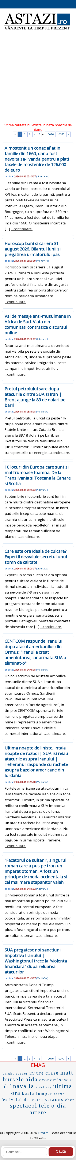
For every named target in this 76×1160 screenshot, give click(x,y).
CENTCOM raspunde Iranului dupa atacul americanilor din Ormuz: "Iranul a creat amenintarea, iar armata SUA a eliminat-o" (35, 652)
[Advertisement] (38, 78)
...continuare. (22, 228)
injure (37, 1073)
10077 (60, 134)
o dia (58, 1105)
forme (59, 1093)
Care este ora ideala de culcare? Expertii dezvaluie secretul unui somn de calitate (36, 556)
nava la (23, 1086)
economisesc (54, 1079)
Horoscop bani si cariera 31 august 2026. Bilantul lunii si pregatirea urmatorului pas (33, 249)
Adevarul (42, 339)
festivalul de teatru (22, 1099)
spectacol (23, 1105)
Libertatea (43, 176)
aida (32, 1079)
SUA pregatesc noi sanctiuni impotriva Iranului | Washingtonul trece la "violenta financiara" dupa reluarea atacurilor (36, 961)
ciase (52, 1073)
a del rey (44, 1087)
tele (44, 1105)
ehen (70, 1100)
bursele (13, 1079)
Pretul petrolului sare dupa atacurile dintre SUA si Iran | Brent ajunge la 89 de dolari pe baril (35, 397)
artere (38, 1112)
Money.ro (42, 260)
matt (66, 1072)
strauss (54, 1099)
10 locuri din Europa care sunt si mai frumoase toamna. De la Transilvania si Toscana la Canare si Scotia (38, 475)
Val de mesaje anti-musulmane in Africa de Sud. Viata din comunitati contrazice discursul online (38, 324)
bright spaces (15, 1073)
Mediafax (42, 411)
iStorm (43, 1133)
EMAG (38, 1064)
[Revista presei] (37, 30)
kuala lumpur (37, 1093)
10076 (50, 134)
